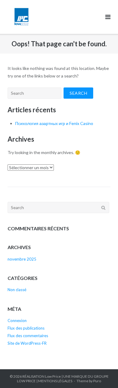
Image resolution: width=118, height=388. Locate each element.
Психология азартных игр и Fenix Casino (54, 123)
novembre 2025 (22, 259)
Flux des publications (26, 328)
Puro (97, 381)
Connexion (17, 320)
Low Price (53, 376)
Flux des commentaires (28, 335)
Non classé (17, 289)
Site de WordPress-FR (27, 343)
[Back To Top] (103, 373)
